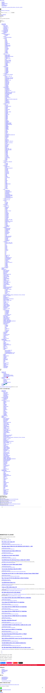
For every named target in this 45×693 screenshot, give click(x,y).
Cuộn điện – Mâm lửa (7, 284)
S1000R (6, 64)
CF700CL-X (7, 71)
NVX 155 (6, 250)
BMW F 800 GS (7, 55)
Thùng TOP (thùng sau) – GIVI (9, 353)
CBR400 (6, 125)
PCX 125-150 (7, 144)
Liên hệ (3, 385)
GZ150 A (6, 218)
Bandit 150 (6, 207)
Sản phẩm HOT (4, 339)
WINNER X (5, 32)
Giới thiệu (3, 4)
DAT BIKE (5, 73)
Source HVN (5, 332)
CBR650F (6, 127)
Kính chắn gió (5, 307)
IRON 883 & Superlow (8, 93)
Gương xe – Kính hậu (7, 305)
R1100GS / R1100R (8, 60)
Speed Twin (7, 231)
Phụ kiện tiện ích (6, 29)
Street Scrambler (7, 232)
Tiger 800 (6, 238)
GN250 (6, 211)
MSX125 (6, 141)
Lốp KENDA (7, 310)
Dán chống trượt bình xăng (7, 287)
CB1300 (6, 108)
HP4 (6, 59)
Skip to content (2, 0)
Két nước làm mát (6, 306)
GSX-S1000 (7, 217)
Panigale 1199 (7, 81)
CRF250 (6, 132)
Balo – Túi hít (5, 25)
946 (5, 201)
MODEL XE (3, 33)
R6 (5, 254)
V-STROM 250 (7, 225)
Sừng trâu (5, 333)
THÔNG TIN (4, 372)
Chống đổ (5, 279)
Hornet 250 (6, 135)
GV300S (6, 164)
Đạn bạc (5, 434)
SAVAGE (5, 365)
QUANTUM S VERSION (9, 74)
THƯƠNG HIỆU (5, 377)
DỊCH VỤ (3, 378)
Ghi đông (5, 302)
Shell (6, 293)
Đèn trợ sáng (5, 380)
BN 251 (6, 41)
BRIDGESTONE (6, 474)
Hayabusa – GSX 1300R (8, 219)
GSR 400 (6, 212)
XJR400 (6, 263)
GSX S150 (6, 216)
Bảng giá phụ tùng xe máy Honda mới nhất (6, 502)
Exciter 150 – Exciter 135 (8, 243)
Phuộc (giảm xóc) (6, 323)
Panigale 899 (7, 83)
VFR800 (6, 152)
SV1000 (6, 223)
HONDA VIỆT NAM (5, 397)
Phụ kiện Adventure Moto (7, 321)
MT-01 (6, 245)
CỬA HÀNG (4, 383)
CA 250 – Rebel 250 (8, 106)
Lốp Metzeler (7, 311)
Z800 (6, 181)
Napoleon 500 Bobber (8, 37)
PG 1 (6, 251)
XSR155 (6, 264)
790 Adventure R (7, 194)
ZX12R (6, 185)
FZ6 (5, 244)
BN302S (6, 42)
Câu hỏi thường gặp (6, 374)
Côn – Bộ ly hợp (6, 281)
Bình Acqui (5, 273)
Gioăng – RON (6, 303)
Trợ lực (5, 336)
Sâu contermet (5, 462)
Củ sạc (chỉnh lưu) (6, 283)
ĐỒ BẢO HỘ (4, 24)
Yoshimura (6, 331)
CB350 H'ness (7, 114)
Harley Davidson (6, 87)
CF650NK (6, 70)
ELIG (4, 477)
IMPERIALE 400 (7, 45)
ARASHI (5, 342)
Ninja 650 (6, 170)
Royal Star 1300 (7, 255)
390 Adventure (7, 192)
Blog (2, 672)
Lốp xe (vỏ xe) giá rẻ (8, 314)
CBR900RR (7, 129)
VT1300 (6, 153)
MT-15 (6, 248)
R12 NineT (6, 61)
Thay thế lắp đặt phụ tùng (7, 382)
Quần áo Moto (4, 23)
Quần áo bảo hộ (6, 30)
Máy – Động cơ (6, 316)
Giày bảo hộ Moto (6, 27)
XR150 (6, 159)
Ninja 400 (6, 169)
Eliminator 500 (7, 166)
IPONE (5, 481)
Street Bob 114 (7, 102)
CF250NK (6, 67)
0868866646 (4, 14)
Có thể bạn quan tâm (6, 280)
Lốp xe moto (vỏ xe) (6, 309)
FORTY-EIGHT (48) (8, 90)
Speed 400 (6, 230)
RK (4, 488)
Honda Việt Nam (4, 5)
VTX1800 (6, 156)
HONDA (5, 103)
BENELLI (5, 402)
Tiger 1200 (6, 237)
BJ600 (6, 40)
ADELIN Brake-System (7, 340)
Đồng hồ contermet (6, 299)
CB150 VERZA (7, 109)
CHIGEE (5, 345)
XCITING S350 (7, 199)
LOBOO (5, 358)
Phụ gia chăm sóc (7, 291)
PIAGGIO (5, 200)
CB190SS (6, 112)
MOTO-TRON (6, 485)
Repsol (4, 361)
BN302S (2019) (7, 43)
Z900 (6, 182)
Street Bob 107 (7, 101)
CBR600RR (7, 126)
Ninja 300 (6, 168)
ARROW (6, 325)
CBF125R (6, 120)
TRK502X (6, 53)
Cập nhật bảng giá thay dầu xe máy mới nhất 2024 (7, 505)
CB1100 (6, 107)
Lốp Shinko (7, 313)
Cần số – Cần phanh (6, 276)
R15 (5, 252)
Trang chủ (1, 386)
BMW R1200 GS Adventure (9, 56)
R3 (5, 253)
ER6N (6, 167)
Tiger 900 (6, 239)
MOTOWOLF (6, 359)
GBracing (5, 348)
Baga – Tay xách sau (6, 270)
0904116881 (9, 689)
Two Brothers (7, 330)
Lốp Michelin (7, 312)
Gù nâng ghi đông (6, 304)
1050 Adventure (7, 190)
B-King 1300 (7, 206)
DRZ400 (6, 208)
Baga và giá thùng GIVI (8, 350)
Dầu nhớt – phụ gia (6, 288)
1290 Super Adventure (8, 191)
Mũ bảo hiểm (5, 28)
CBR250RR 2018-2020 (8, 124)
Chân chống (5, 277)
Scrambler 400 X (7, 229)
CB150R (6, 110)
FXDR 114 (6, 91)
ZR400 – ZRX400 (7, 183)
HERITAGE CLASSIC (8, 92)
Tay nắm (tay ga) (6, 335)
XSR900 (6, 265)
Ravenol (6, 292)
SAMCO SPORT (6, 364)
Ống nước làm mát (6, 318)
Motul (4, 360)
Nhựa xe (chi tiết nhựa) (7, 317)
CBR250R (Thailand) (8, 122)
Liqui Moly (5, 357)
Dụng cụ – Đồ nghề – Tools (7, 300)
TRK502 (6, 52)
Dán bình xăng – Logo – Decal (8, 286)
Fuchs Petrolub (6, 347)
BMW (4, 403)
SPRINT (6, 203)
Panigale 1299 (7, 82)
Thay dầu (5, 379)
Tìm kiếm (13, 12)
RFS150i (6, 46)
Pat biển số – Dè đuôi (6, 319)
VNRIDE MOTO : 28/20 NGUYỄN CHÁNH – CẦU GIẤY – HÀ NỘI (12, 7)
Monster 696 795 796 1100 (9, 78)
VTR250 (6, 154)
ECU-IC (5, 443)
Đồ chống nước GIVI (8, 351)
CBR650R (6, 128)
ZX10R (6, 184)
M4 (5, 327)
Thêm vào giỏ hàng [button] (7, 543)
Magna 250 (6, 139)
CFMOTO (5, 66)
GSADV (5, 354)
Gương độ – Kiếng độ (7, 447)
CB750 (6, 119)
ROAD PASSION (6, 489)
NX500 (6, 143)
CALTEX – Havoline (8, 289)
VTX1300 (6, 155)
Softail (6, 98)
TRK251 (6, 51)
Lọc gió (5, 451)
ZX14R (6, 186)
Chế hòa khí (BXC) (6, 278)
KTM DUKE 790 (7, 196)
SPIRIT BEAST (6, 492)
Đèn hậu (5, 296)
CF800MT (6, 72)
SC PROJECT (7, 328)
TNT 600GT (7, 48)
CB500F (6, 116)
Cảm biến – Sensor (6, 275)
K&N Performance (6, 355)
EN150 (6, 209)
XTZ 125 (6, 266)
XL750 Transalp (7, 157)
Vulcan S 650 (7, 173)
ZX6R (6, 187)
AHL (4, 341)
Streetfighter (7, 86)
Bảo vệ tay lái (5, 272)
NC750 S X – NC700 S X (9, 142)
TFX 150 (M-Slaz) (8, 258)
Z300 (6, 178)
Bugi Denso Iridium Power (7, 344)
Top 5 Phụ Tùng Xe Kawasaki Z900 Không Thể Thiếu (7, 500)
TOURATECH (6, 366)
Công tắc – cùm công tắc (7, 430)
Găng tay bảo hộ (6, 26)
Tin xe (3, 384)
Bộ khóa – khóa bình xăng (7, 274)
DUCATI (5, 75)
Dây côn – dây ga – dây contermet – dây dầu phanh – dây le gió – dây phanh (14, 294)
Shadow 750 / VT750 (8, 149)
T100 (6, 234)
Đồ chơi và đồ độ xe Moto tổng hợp (8, 298)
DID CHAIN (5, 346)
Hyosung (5, 162)
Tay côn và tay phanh (6, 334)
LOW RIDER (7, 94)
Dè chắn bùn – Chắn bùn (7, 295)
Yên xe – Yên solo (6, 338)
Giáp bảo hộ (5, 393)
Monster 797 (7, 79)
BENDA (5, 36)
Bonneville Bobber (8, 228)
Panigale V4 (7, 84)
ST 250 (6, 222)
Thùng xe (5, 466)
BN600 (6, 44)
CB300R (6, 113)
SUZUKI (5, 413)
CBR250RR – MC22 (8, 123)
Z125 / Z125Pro (7, 177)
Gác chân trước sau (6, 444)
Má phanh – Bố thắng (7, 315)
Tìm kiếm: (1, 12)
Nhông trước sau (6, 454)
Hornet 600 (6, 136)
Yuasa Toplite (5, 367)
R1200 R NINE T (7, 62)
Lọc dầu (6, 290)
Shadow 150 (7, 148)
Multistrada (6, 80)
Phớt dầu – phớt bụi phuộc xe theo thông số (10, 458)
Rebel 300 (6, 145)
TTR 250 (6, 260)
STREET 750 (7, 100)
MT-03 (6, 246)
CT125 (6, 133)
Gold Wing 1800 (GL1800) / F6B (10, 134)
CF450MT (6, 68)
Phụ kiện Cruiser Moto (7, 322)
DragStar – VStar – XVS (8, 242)
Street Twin (6, 233)
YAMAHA (5, 241)
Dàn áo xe (5, 285)
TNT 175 (6, 47)
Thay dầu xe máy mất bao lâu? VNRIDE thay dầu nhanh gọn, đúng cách (10, 503)
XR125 (6, 158)
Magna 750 (6, 140)
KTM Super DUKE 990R (9, 197)
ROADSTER (7, 96)
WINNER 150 (6, 31)
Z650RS (6, 180)
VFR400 (6, 151)
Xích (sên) (5, 337)
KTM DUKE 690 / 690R (8, 195)
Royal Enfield (5, 204)
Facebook (3, 1)
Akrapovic (6, 324)
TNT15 (6, 50)
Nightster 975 (7, 95)
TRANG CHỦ (4, 371)
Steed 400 (6, 150)
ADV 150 (6, 104)
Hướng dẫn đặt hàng (4, 3)
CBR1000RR (7, 121)
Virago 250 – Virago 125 (8, 262)
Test (5, 329)
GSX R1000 (7, 213)
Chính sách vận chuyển (5, 677)
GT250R (6, 163)
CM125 (6, 130)
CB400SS (6, 115)
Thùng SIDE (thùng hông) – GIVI (10, 352)
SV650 (6, 224)
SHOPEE (3, 2)
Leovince (6, 326)
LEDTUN (5, 356)
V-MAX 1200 (7, 261)
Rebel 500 (6, 146)
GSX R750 (6, 215)
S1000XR (6, 65)
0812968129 (5, 689)
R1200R (6, 63)
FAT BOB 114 (7, 88)
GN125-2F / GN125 (8, 210)
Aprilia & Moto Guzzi (7, 34)
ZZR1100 (6, 188)
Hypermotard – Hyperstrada (9, 77)
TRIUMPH (5, 227)
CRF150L (6, 131)
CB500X (6, 117)
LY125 (6, 138)
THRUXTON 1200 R (8, 236)
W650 (6, 174)
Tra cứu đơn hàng (4, 679)
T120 (6, 235)
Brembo (5, 473)
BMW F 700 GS (7, 54)
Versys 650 (6, 171)
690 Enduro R (7, 193)
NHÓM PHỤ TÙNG (5, 267)
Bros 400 (6, 105)
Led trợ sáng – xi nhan (7, 308)
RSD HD (5, 363)
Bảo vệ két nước (6, 271)
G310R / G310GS (7, 58)
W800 (6, 175)
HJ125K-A (6, 220)
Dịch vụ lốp (5, 381)
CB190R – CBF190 (8, 111)
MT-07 (6, 247)
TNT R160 (6, 49)
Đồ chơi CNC (5, 440)
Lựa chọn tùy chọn (7, 561)
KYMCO (5, 411)
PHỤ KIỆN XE (4, 269)
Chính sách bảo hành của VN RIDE (9, 375)
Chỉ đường (1, 692)
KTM (4, 189)
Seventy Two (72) (7, 97)
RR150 (6, 147)
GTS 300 (6, 202)
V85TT (6, 35)
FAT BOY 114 (7, 89)
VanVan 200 (7, 226)
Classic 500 (6, 205)
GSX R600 (6, 214)
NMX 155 (6, 249)
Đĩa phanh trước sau (6, 297)
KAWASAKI (5, 165)
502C (6, 39)
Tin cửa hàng (3, 671)
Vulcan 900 (6, 172)
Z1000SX (6, 176)
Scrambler (6, 85)
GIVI (4, 349)
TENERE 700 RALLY (8, 257)
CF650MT (6, 69)
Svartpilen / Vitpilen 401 (8, 161)
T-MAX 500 (7, 256)
